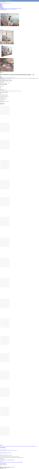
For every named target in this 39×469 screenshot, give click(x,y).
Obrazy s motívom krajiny (23, 446)
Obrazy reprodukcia (31, 446)
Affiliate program (18, 462)
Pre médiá (16, 462)
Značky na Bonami (6, 462)
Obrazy (5, 9)
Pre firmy (14, 462)
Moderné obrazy (10, 446)
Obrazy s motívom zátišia (19, 446)
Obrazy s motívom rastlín (14, 446)
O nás (3, 462)
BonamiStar (21, 462)
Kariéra (12, 462)
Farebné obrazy (7, 446)
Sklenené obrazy (35, 446)
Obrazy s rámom (28, 446)
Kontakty (2, 462)
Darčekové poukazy (10, 462)
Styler (5, 446)
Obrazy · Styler (2, 446)
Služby (0, 462)
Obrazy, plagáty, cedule (2, 9)
